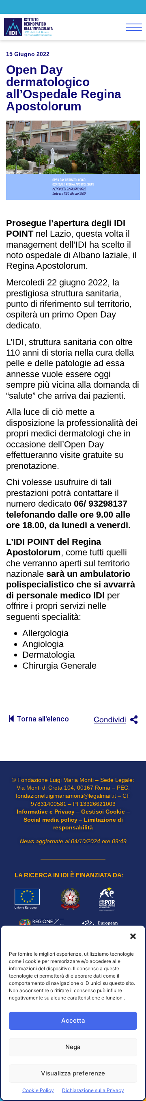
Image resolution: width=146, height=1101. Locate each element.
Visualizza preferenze (73, 1073)
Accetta (73, 1020)
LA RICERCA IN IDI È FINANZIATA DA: (69, 875)
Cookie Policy (38, 1090)
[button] (133, 937)
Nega (73, 1047)
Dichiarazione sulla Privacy (93, 1090)
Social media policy (50, 819)
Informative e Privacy (46, 811)
